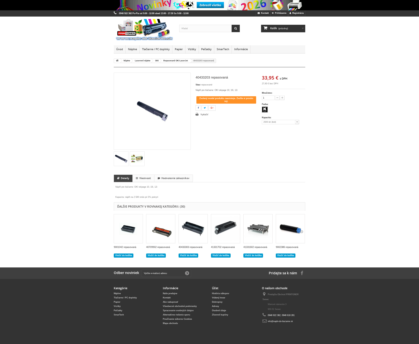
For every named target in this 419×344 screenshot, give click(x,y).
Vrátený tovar (218, 297)
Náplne (132, 49)
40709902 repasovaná (158, 247)
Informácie (241, 49)
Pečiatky (206, 49)
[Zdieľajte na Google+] (212, 108)
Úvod (119, 49)
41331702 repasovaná (223, 247)
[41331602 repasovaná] (258, 228)
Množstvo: (267, 93)
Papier (179, 49)
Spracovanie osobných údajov (178, 310)
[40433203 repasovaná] (121, 159)
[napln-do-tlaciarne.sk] (144, 30)
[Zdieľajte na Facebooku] (198, 108)
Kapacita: (267, 117)
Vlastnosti (144, 178)
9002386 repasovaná (287, 247)
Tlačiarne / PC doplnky (156, 49)
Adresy (215, 306)
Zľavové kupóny (220, 315)
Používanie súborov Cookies (177, 319)
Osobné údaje (219, 310)
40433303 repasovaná (190, 247)
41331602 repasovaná (255, 247)
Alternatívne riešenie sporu (176, 315)
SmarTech (223, 49)
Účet (215, 288)
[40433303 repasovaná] (193, 228)
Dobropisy (217, 302)
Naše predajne (170, 293)
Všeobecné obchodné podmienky (180, 306)
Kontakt (264, 13)
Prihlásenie (280, 13)
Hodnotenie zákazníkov (174, 178)
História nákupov (220, 293)
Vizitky (192, 49)
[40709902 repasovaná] (160, 228)
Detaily (124, 178)
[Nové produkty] (209, 5)
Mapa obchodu (170, 323)
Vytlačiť (204, 114)
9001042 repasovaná (125, 247)
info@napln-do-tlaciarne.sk (280, 321)
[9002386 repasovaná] (290, 228)
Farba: (265, 104)
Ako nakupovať (170, 302)
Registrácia (297, 13)
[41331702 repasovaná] (225, 228)
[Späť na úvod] (117, 61)
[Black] (264, 109)
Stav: (198, 84)
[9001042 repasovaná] (128, 228)
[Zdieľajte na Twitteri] (205, 108)
